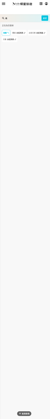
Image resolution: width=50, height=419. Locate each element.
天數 (8, 39)
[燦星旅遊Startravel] (22, 3)
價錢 (17, 33)
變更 (45, 18)
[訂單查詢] (41, 3)
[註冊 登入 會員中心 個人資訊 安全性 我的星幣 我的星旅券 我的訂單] (46, 3)
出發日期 (36, 33)
